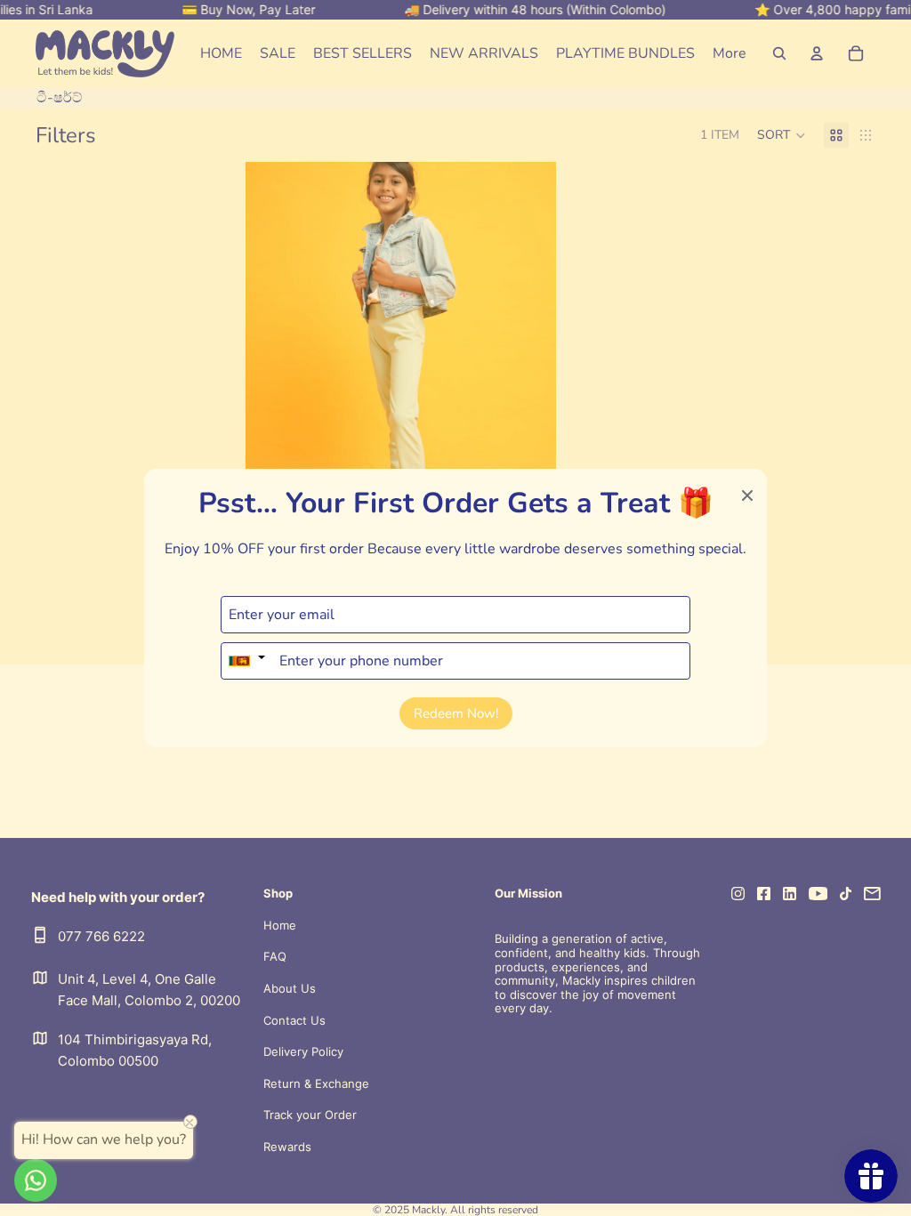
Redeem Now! (456, 713)
